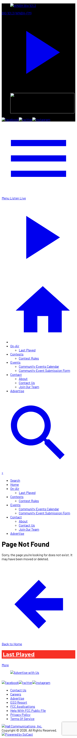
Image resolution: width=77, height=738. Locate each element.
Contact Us (27, 383)
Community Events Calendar (39, 366)
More (5, 665)
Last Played (27, 350)
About (23, 379)
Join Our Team (29, 387)
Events (15, 362)
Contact (16, 374)
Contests (17, 354)
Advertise (17, 391)
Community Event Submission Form (44, 370)
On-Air (14, 346)
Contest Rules (29, 358)
